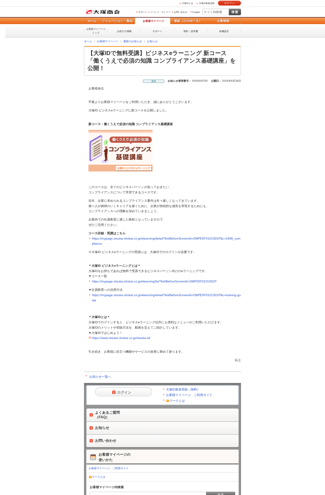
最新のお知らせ (132, 41)
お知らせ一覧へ (100, 376)
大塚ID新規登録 (206, 3)
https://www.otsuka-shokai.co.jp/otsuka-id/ (121, 338)
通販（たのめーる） (188, 20)
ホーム (92, 20)
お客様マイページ (153, 21)
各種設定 (224, 31)
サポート (142, 12)
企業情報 (223, 20)
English (196, 12)
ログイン (229, 3)
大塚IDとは (187, 3)
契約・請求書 (191, 31)
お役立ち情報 (124, 31)
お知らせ (152, 41)
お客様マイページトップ (96, 31)
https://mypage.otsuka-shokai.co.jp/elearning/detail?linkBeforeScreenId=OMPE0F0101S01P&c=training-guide (166, 297)
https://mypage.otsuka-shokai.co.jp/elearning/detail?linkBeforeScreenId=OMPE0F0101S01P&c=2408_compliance (166, 241)
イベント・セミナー (160, 12)
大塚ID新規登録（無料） (183, 389)
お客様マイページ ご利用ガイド (189, 395)
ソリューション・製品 (117, 20)
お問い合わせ (180, 12)
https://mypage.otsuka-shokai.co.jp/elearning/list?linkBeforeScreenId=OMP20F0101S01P (154, 281)
